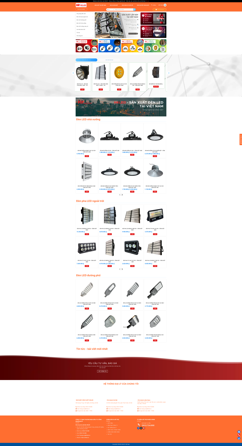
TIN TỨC (110, 434)
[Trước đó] (120, 195)
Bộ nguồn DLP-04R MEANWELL (144, 84)
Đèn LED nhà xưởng (81, 23)
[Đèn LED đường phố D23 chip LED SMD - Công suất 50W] (162, 72)
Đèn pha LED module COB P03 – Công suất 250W (110, 229)
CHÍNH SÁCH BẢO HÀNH (114, 432)
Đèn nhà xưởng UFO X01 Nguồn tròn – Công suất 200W (109, 186)
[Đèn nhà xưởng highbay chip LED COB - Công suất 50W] (155, 171)
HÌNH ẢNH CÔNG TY (113, 425)
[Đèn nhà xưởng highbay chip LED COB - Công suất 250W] (87, 136)
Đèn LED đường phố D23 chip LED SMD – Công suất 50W (162, 84)
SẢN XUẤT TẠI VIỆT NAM (100, 5)
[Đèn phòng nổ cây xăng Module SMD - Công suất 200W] (87, 171)
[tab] (86, 60)
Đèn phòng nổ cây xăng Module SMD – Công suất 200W (87, 186)
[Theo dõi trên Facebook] (138, 428)
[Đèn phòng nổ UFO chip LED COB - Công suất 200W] (107, 72)
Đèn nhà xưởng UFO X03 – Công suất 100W (132, 150)
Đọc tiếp (144, 86)
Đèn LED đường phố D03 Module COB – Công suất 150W (155, 335)
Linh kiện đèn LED (81, 29)
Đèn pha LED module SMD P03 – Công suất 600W (132, 229)
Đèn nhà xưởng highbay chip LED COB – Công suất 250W (87, 151)
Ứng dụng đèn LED (81, 13)
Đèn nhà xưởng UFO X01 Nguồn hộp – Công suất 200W (155, 151)
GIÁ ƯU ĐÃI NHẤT (114, 5)
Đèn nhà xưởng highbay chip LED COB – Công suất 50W (155, 186)
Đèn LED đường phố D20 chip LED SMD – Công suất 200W (109, 303)
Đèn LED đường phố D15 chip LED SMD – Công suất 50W (132, 335)
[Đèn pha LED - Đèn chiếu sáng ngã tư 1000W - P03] (89, 72)
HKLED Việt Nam (126, 444)
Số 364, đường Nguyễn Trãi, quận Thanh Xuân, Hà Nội (119, 402)
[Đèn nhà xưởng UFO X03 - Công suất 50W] (109, 136)
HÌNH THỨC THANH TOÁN (114, 429)
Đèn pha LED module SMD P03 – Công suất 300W (110, 261)
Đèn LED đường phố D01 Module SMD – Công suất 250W (87, 335)
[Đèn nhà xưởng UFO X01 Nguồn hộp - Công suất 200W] (155, 136)
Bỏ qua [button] (147, 1)
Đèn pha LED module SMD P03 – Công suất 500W (155, 261)
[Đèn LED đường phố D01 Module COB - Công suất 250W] (125, 72)
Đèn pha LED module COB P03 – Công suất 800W (87, 229)
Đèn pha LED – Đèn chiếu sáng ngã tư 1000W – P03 (89, 84)
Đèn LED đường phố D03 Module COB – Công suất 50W (110, 335)
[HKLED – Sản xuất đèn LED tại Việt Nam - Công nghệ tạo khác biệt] (82, 5)
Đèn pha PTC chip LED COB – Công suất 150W (132, 261)
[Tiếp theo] (122, 195)
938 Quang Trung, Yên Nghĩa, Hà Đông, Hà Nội (87, 402)
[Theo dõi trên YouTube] (144, 428)
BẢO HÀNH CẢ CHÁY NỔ (127, 5)
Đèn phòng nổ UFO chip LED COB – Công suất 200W (107, 84)
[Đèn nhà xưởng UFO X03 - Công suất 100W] (132, 136)
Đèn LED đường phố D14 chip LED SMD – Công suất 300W (132, 303)
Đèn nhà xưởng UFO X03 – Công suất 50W (109, 150)
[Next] (138, 25)
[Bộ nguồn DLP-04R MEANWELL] (144, 72)
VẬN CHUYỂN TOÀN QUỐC (143, 5)
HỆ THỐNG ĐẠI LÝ (112, 427)
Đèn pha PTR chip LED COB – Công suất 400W (155, 229)
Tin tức (78, 32)
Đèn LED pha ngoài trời (82, 16)
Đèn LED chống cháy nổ (82, 26)
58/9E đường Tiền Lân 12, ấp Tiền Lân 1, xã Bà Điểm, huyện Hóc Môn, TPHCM (151, 403)
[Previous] (97, 25)
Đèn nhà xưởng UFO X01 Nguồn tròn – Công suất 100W (132, 186)
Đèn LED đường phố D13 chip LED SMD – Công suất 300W (87, 303)
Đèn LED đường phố (81, 20)
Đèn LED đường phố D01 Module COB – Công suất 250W (125, 84)
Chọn (89, 89)
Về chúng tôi (80, 35)
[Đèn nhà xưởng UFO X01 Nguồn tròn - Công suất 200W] (109, 171)
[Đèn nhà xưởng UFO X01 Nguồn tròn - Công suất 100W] (132, 171)
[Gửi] (134, 9)
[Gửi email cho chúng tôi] (141, 428)
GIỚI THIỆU (110, 423)
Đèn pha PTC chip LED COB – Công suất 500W (87, 261)
